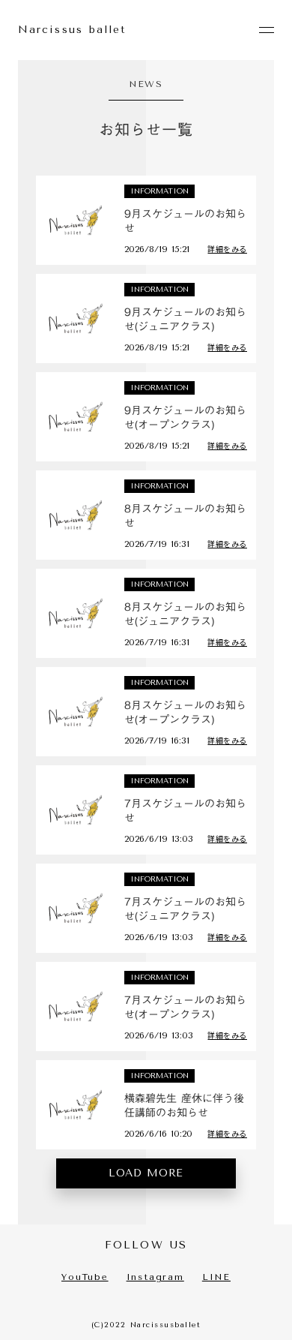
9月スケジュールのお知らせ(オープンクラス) (185, 418)
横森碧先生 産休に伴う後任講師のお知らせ (184, 1106)
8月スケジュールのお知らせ (185, 516)
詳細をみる (227, 249)
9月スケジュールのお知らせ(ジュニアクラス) (185, 320)
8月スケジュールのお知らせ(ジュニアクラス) (185, 614)
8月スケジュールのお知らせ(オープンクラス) (185, 713)
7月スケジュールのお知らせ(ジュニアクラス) (185, 909)
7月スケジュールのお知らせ (185, 811)
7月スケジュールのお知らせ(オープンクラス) (185, 1008)
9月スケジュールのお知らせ (185, 221)
